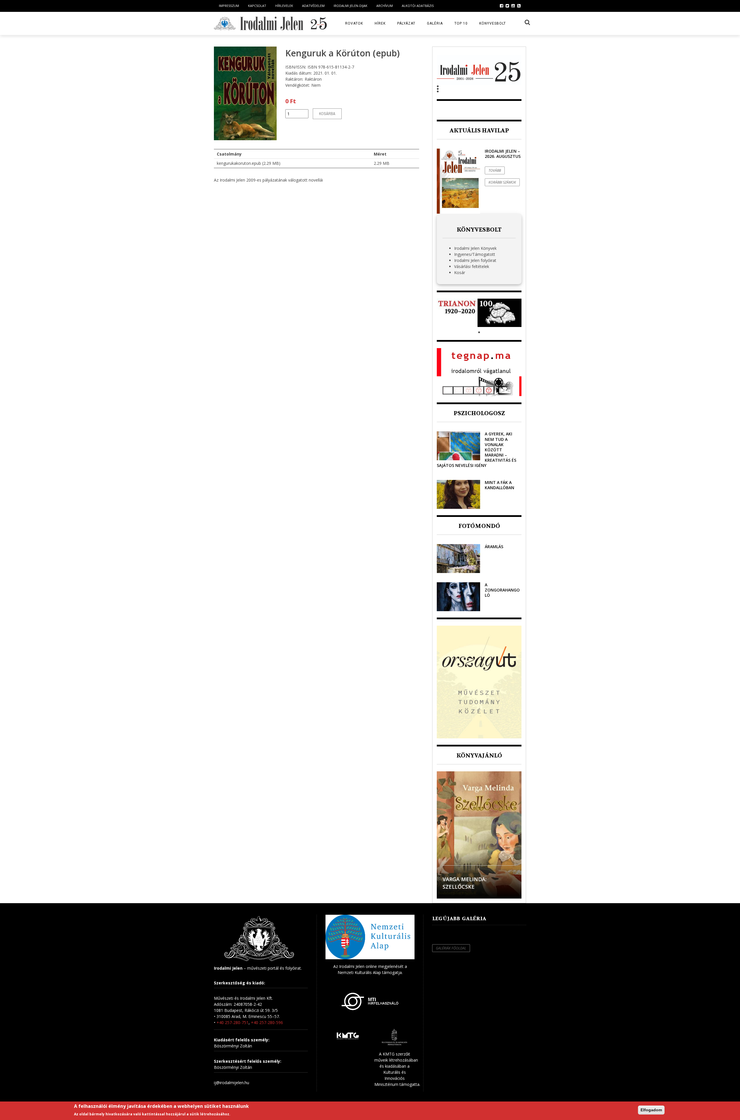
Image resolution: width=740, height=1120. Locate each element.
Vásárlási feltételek (471, 266)
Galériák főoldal (451, 948)
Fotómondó (479, 526)
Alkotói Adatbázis (418, 5)
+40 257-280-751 (233, 1022)
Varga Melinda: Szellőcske (464, 883)
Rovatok (354, 23)
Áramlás (494, 546)
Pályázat (406, 23)
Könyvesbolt (492, 23)
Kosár (459, 272)
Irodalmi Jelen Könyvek (475, 248)
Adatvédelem (313, 5)
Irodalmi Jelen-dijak (350, 5)
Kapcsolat (257, 5)
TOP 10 (461, 23)
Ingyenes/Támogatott (474, 254)
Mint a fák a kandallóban (499, 485)
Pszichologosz (479, 413)
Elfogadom (651, 1110)
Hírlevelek (284, 5)
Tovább (495, 170)
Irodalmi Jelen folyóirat (475, 260)
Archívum (384, 5)
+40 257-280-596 (267, 1022)
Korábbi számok (502, 182)
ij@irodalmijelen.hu (231, 1082)
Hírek (380, 23)
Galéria (435, 23)
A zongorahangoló (502, 590)
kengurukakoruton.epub (239, 163)
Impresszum (229, 5)
